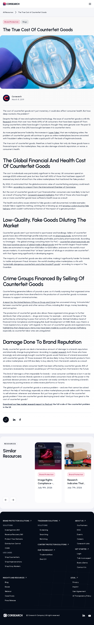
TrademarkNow (46, 555)
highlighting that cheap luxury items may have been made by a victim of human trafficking (44, 328)
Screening (44, 530)
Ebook (7, 587)
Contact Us (81, 567)
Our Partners (82, 525)
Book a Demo (82, 563)
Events (79, 534)
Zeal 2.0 (43, 559)
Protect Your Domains (14, 539)
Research (7, 122)
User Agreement (79, 591)
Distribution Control (13, 544)
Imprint (75, 587)
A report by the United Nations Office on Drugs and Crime (29, 302)
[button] (90, 4)
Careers (80, 539)
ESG (79, 530)
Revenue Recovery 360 (14, 534)
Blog (6, 582)
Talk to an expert (84, 558)
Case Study (9, 596)
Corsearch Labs (83, 544)
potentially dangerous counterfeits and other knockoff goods (32, 264)
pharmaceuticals (63, 236)
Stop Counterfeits (12, 557)
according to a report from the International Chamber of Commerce (44, 187)
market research (58, 352)
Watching (43, 539)
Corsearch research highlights (41, 195)
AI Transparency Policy (82, 596)
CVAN (7, 548)
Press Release (10, 600)
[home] (11, 4)
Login (79, 554)
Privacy (76, 582)
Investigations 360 (12, 530)
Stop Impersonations (13, 562)
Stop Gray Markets (12, 566)
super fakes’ (54, 132)
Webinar (8, 591)
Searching (44, 534)
